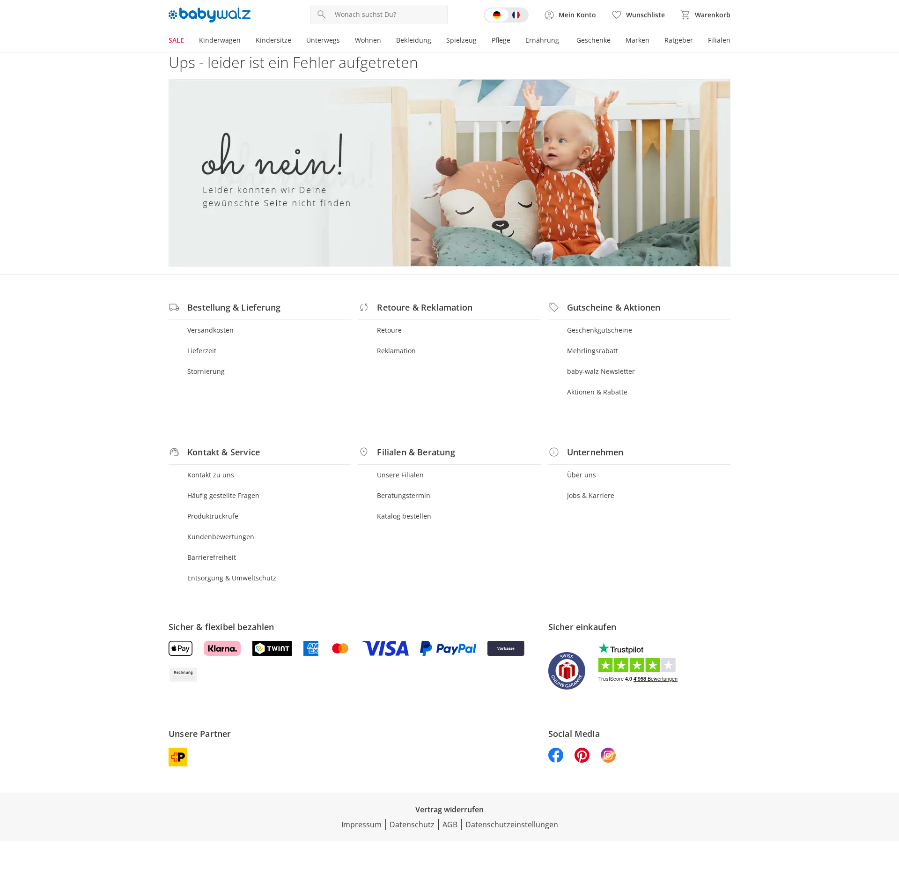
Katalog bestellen (404, 516)
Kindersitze (273, 40)
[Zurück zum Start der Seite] (888, 801)
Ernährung (542, 40)
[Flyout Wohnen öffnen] (385, 41)
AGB (449, 824)
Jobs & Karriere (590, 495)
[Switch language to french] (506, 15)
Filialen (719, 40)
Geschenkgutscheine (599, 330)
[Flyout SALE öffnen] (188, 41)
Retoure (389, 330)
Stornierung (206, 371)
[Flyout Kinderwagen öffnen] (244, 41)
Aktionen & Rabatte (597, 391)
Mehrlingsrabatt (592, 350)
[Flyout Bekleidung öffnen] (435, 41)
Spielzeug (461, 40)
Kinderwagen (220, 40)
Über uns (581, 474)
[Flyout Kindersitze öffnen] (295, 41)
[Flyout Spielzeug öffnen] (480, 41)
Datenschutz (412, 824)
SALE (176, 40)
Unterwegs (323, 40)
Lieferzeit (201, 350)
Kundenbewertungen (220, 536)
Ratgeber (678, 40)
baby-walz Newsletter (601, 371)
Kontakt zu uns (210, 474)
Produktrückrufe (212, 516)
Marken (637, 40)
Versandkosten (210, 330)
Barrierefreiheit (211, 557)
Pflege (501, 40)
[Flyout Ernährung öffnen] (563, 41)
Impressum (361, 824)
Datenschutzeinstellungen (511, 824)
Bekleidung (413, 40)
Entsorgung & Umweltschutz (231, 577)
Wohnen (368, 40)
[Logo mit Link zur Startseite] (210, 14)
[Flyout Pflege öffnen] (514, 41)
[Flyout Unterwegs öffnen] (343, 41)
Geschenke (593, 40)
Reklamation (396, 350)
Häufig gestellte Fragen (223, 495)
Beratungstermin (403, 495)
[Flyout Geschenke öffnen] (614, 41)
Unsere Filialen (400, 474)
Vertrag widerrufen (449, 809)
